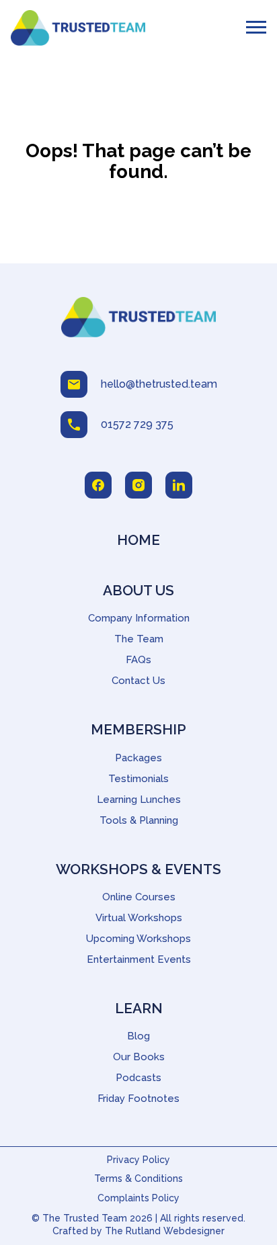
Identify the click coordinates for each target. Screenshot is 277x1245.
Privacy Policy (138, 1159)
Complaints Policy (138, 1198)
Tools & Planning (139, 820)
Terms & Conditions (138, 1178)
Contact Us (138, 681)
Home (138, 539)
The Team (138, 639)
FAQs (138, 660)
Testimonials (138, 779)
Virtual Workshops (138, 918)
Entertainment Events (139, 959)
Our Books (139, 1057)
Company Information (139, 618)
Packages (138, 758)
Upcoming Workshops (138, 939)
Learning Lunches (139, 799)
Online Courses (138, 897)
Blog (138, 1036)
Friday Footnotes (138, 1098)
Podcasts (138, 1078)
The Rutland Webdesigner (165, 1231)
